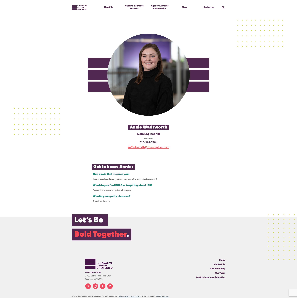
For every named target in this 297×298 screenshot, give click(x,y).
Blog (184, 7)
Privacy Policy (135, 296)
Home (222, 260)
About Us (108, 7)
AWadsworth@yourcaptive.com (148, 147)
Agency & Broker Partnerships (159, 7)
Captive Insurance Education (210, 277)
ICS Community (217, 269)
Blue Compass (163, 296)
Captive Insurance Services (134, 7)
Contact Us (208, 7)
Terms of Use (123, 296)
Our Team (220, 273)
